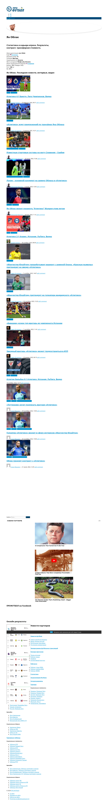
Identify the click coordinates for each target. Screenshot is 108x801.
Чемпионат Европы (13, 149)
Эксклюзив (14, 93)
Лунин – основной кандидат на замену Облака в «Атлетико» (37, 180)
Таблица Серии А (15, 751)
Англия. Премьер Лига (37, 695)
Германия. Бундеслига (37, 700)
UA (10, 16)
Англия (9, 401)
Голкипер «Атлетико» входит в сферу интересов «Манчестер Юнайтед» (42, 432)
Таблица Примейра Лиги (17, 758)
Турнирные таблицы (13, 738)
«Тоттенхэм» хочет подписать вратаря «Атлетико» (32, 404)
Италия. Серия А (36, 698)
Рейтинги (34, 664)
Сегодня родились (37, 681)
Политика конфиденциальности (19, 799)
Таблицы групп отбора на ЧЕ (19, 786)
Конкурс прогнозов (37, 652)
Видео (8, 93)
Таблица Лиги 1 (14, 755)
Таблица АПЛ (14, 748)
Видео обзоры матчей (37, 641)
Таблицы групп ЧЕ (15, 784)
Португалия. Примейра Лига (18, 705)
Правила (33, 659)
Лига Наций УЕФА (15, 734)
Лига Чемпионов (15, 715)
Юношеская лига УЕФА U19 (18, 721)
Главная (12, 18)
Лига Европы (14, 717)
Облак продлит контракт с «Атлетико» (26, 460)
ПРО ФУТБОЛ (15, 790)
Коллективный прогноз (38, 660)
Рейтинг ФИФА (35, 671)
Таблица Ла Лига (15, 750)
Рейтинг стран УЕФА (37, 667)
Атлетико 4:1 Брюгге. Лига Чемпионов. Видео (29, 96)
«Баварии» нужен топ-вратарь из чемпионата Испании (34, 323)
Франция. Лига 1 (36, 702)
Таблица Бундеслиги (16, 753)
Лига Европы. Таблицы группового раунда (23, 770)
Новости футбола (36, 636)
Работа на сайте (15, 797)
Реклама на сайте (15, 795)
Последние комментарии (38, 645)
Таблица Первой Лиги (16, 746)
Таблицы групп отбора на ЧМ (19, 782)
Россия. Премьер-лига (16, 709)
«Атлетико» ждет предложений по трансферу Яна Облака (35, 124)
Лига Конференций (16, 719)
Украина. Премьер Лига (38, 691)
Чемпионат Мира (15, 727)
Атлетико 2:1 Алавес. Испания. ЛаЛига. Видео (29, 236)
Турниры (34, 684)
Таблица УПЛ (14, 744)
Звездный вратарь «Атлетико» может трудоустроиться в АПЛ (37, 351)
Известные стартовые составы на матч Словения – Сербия (35, 152)
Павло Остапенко (16, 131)
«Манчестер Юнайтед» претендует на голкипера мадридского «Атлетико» (44, 295)
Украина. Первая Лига (37, 693)
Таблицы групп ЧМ (15, 780)
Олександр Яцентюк (17, 159)
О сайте (12, 793)
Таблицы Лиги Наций (16, 787)
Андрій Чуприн (15, 102)
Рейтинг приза (35, 657)
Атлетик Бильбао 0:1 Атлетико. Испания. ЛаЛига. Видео (34, 379)
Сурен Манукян (15, 411)
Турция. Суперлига (15, 707)
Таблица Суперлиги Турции (18, 760)
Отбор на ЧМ (14, 729)
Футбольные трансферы (24, 401)
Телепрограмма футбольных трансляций (44, 648)
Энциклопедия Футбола (39, 678)
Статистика (34, 674)
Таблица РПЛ (14, 762)
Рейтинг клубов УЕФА (37, 669)
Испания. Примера (36, 696)
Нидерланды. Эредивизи (38, 703)
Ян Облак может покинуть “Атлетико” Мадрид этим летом (36, 208)
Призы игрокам (35, 655)
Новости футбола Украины (15, 177)
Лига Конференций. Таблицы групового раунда (24, 772)
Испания (9, 205)
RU (10, 14)
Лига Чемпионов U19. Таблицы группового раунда (25, 774)
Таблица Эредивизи (16, 757)
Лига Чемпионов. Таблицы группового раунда (24, 769)
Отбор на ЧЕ (13, 733)
